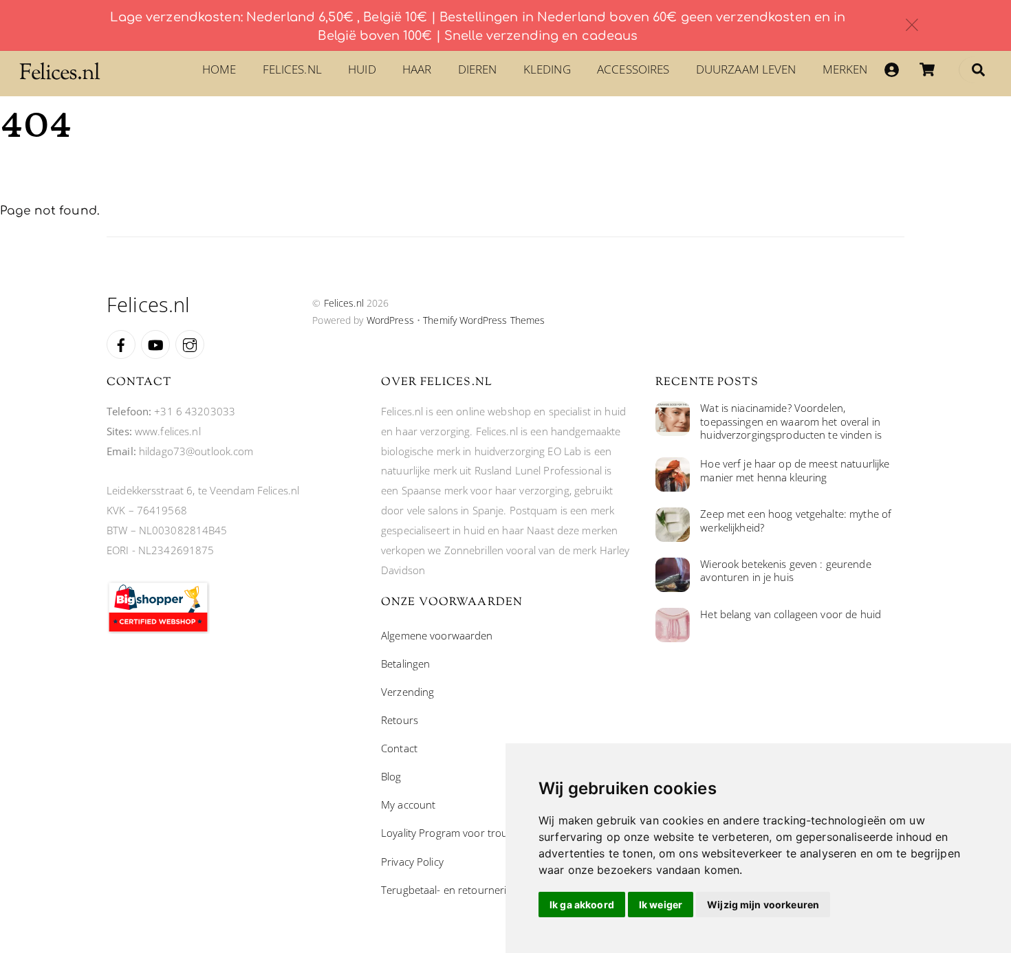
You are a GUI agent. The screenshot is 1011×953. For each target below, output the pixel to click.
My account (408, 804)
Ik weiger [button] (660, 904)
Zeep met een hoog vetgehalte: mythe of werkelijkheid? (795, 520)
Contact (399, 748)
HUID (362, 69)
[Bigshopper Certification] (158, 630)
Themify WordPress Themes (484, 320)
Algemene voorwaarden (437, 635)
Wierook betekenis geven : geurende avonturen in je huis (785, 571)
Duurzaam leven (746, 69)
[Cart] (927, 69)
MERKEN (845, 69)
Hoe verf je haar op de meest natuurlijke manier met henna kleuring (794, 470)
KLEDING (547, 69)
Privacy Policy (412, 861)
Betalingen (405, 663)
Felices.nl (292, 69)
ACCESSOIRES (633, 69)
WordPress (390, 320)
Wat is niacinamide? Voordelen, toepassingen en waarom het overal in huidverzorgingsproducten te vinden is (791, 422)
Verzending (407, 692)
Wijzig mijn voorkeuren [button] (763, 904)
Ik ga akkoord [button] (582, 904)
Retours (399, 720)
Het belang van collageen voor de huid (790, 614)
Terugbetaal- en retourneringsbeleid (466, 890)
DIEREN (477, 69)
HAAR (417, 69)
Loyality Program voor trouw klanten (466, 833)
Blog (391, 776)
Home (219, 69)
